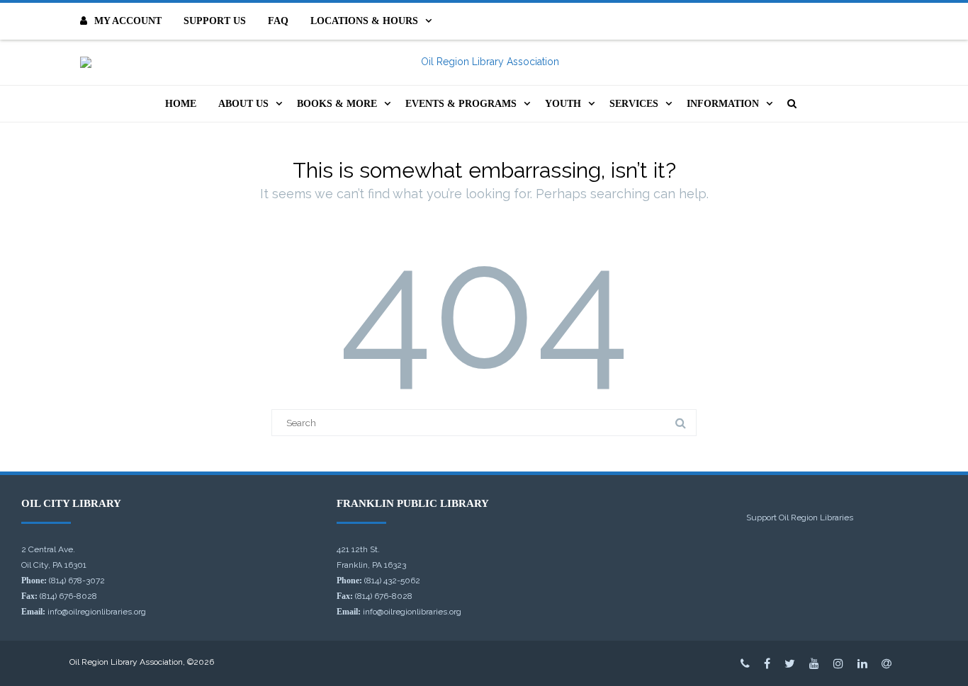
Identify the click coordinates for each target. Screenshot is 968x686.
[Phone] (745, 663)
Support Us (215, 21)
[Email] (886, 663)
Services (633, 103)
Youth (563, 103)
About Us (243, 103)
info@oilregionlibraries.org (96, 612)
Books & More (337, 103)
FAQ (278, 21)
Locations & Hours (364, 21)
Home (180, 103)
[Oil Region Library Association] (484, 62)
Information (723, 103)
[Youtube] (814, 663)
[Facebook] (767, 663)
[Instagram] (838, 663)
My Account (128, 21)
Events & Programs (461, 103)
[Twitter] (789, 663)
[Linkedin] (862, 663)
